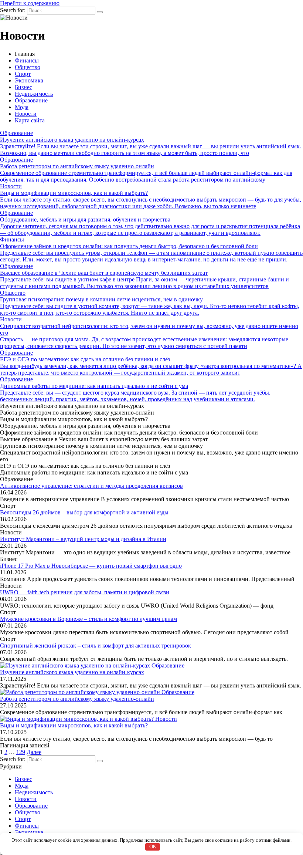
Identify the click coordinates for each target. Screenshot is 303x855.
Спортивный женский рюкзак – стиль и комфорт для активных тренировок (95, 645)
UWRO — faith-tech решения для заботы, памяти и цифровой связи (84, 592)
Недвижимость (34, 94)
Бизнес (23, 87)
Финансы (27, 60)
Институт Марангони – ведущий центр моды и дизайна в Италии (83, 539)
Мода (21, 107)
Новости (26, 114)
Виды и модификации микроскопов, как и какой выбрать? (74, 725)
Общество (27, 67)
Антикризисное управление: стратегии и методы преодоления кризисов (91, 486)
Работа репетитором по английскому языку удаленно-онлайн (77, 699)
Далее (34, 752)
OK (152, 846)
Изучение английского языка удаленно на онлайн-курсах (72, 672)
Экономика (29, 80)
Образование (31, 100)
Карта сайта (30, 120)
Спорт (23, 74)
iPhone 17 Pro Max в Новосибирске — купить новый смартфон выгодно (91, 565)
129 (20, 752)
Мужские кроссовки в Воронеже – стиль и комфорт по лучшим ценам (88, 619)
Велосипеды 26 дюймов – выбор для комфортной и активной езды (84, 512)
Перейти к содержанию (29, 3)
